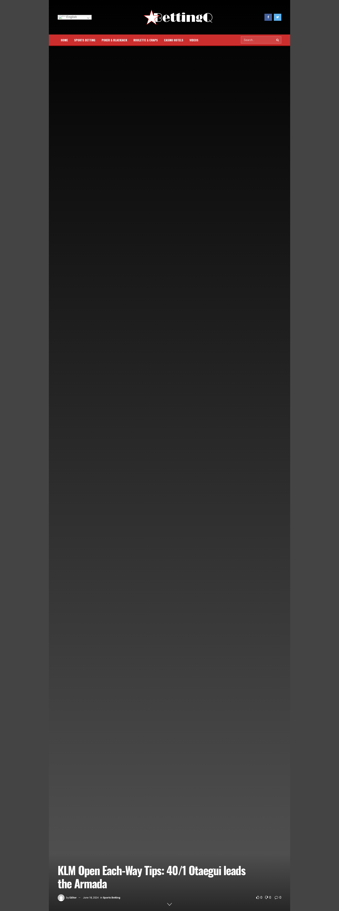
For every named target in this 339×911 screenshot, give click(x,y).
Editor (73, 897)
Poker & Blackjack (114, 40)
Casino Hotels (173, 40)
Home (64, 40)
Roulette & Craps (145, 40)
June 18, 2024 (90, 897)
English (71, 17)
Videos (194, 40)
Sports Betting (84, 40)
